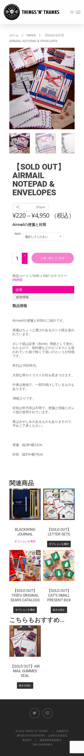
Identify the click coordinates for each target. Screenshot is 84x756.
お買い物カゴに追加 (53, 258)
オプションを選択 (25, 541)
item (17, 234)
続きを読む (59, 609)
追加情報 (22, 297)
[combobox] (43, 237)
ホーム (14, 35)
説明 (19, 289)
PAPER (31, 35)
